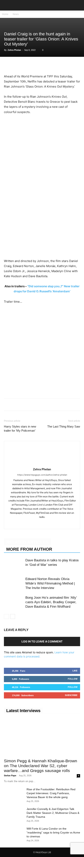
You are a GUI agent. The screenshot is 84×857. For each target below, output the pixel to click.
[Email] (53, 65)
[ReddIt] (44, 65)
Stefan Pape (10, 775)
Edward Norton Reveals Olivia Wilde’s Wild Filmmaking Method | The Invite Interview (50, 583)
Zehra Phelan (14, 50)
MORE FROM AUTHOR (29, 549)
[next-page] (12, 616)
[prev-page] (6, 616)
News (16, 14)
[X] (17, 65)
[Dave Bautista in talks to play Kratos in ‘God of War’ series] (13, 564)
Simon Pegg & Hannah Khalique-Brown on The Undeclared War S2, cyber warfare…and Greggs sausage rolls (40, 766)
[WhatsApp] (26, 65)
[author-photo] (42, 463)
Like (74, 670)
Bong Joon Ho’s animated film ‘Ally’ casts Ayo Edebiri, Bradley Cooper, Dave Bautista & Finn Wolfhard (51, 602)
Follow (72, 679)
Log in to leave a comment (42, 641)
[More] (62, 65)
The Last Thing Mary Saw (63, 426)
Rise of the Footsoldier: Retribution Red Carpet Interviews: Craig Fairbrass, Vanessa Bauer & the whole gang (51, 793)
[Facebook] (8, 65)
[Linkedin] (35, 65)
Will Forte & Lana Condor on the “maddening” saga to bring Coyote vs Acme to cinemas (53, 832)
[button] (6, 5)
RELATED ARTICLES (27, 542)
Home (5, 14)
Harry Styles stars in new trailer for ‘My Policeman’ (20, 428)
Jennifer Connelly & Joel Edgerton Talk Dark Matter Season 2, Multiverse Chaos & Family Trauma (53, 812)
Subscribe (71, 695)
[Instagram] (42, 523)
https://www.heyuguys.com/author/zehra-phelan (42, 474)
